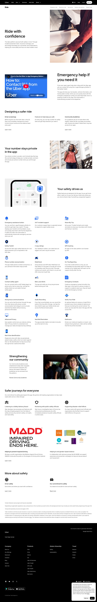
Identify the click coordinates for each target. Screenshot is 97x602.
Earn (17, 2)
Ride (12, 2)
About (37, 2)
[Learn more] (26, 437)
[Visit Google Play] (10, 589)
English (79, 581)
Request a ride (53, 7)
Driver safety (9, 484)
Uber (7, 2)
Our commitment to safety (58, 484)
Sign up (89, 2)
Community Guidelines (72, 117)
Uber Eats (31, 2)
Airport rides (89, 7)
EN (74, 2)
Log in (83, 2)
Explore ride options (79, 7)
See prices (70, 7)
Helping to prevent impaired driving (16, 451)
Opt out (86, 598)
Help (79, 2)
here (31, 517)
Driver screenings (10, 117)
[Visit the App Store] (20, 589)
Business (24, 2)
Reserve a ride (62, 7)
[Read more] (52, 479)
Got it (92, 598)
